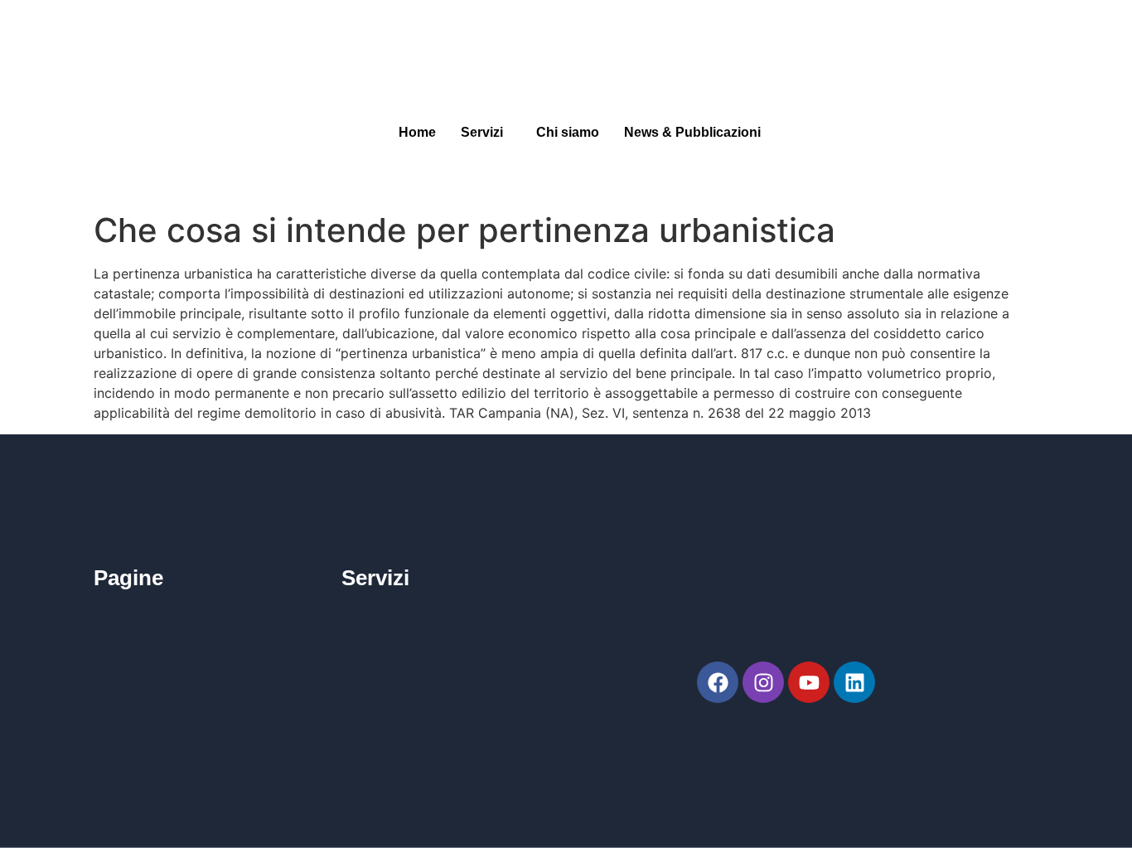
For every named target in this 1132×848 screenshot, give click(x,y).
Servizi (482, 132)
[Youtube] (809, 682)
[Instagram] (763, 682)
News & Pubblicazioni (692, 132)
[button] (486, 133)
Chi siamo (567, 132)
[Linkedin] (854, 682)
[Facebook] (717, 682)
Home (417, 132)
